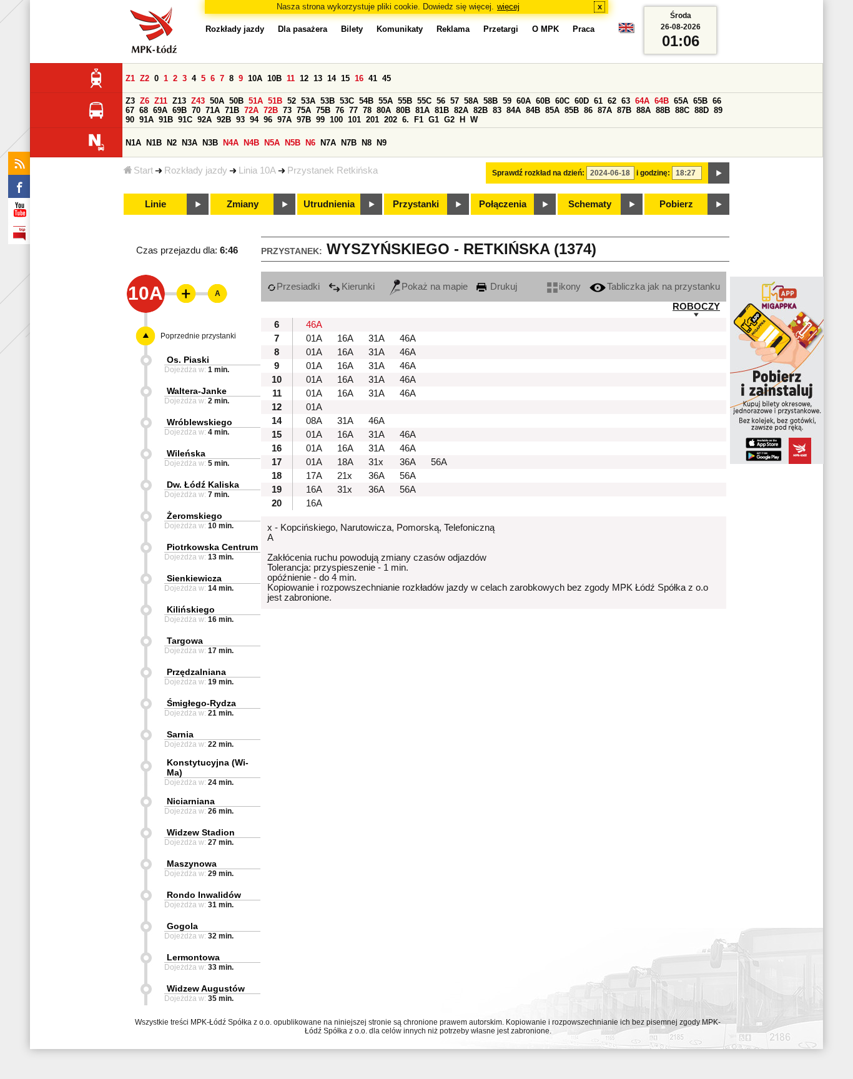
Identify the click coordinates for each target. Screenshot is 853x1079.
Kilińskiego (191, 609)
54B (366, 101)
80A (384, 110)
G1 (433, 119)
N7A (328, 142)
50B (236, 101)
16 (359, 78)
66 (716, 101)
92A (204, 119)
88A (643, 110)
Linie (155, 204)
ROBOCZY (696, 307)
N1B (154, 142)
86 (588, 110)
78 (367, 110)
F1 (418, 119)
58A (471, 101)
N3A (189, 142)
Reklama (453, 29)
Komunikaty (400, 29)
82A (461, 110)
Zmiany (243, 204)
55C (424, 101)
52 (291, 101)
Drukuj (502, 287)
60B (543, 101)
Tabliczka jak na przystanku (663, 287)
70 (196, 110)
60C (562, 101)
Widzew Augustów (206, 988)
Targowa (185, 641)
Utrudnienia (329, 204)
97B (304, 119)
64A (642, 101)
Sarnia (180, 734)
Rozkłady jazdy (195, 170)
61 (598, 101)
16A (345, 338)
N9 (382, 142)
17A (314, 476)
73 (287, 110)
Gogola (182, 926)
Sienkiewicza (194, 578)
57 (454, 101)
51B (275, 101)
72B (271, 110)
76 (339, 110)
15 (345, 78)
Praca (583, 29)
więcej (508, 6)
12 (304, 78)
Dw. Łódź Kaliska (203, 485)
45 (386, 78)
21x (344, 476)
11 (291, 78)
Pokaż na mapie (435, 287)
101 (354, 119)
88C (682, 110)
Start (143, 170)
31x (375, 462)
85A (552, 110)
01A (314, 338)
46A (314, 325)
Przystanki (416, 204)
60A (523, 101)
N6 (310, 142)
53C (347, 101)
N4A (231, 142)
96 (268, 119)
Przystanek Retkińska (332, 170)
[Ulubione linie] (182, 293)
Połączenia (502, 204)
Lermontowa (193, 957)
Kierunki (358, 287)
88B (663, 110)
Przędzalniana (196, 672)
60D (581, 101)
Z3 (130, 101)
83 (497, 110)
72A (251, 110)
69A (160, 110)
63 (625, 101)
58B (490, 101)
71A (212, 110)
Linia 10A (257, 170)
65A (681, 101)
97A (284, 119)
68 (143, 110)
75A (304, 110)
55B (405, 101)
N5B (292, 142)
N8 (367, 142)
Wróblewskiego (199, 422)
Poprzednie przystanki (198, 336)
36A (408, 462)
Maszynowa (192, 864)
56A (439, 462)
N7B (349, 142)
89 (718, 110)
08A (314, 421)
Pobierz (676, 204)
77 (353, 110)
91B (166, 119)
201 (372, 119)
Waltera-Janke (197, 391)
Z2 (144, 78)
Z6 (144, 101)
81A (422, 110)
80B (403, 110)
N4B (251, 142)
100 (336, 119)
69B (179, 110)
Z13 (179, 101)
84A (513, 110)
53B (327, 101)
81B (442, 110)
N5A (272, 142)
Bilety (352, 29)
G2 (449, 119)
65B (700, 101)
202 (390, 119)
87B (624, 110)
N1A (133, 142)
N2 (172, 142)
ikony (570, 287)
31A (376, 338)
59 (507, 101)
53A (308, 101)
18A (345, 462)
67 (130, 110)
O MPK (545, 29)
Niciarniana (191, 801)
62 (612, 101)
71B (232, 110)
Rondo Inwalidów (204, 895)
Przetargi (500, 29)
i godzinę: (653, 173)
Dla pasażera (302, 29)
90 (130, 119)
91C (185, 119)
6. (405, 119)
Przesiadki (298, 287)
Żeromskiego (194, 516)
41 (372, 78)
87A (605, 110)
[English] (626, 30)
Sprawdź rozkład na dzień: (538, 173)
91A (146, 119)
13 (317, 78)
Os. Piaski (188, 360)
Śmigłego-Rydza (201, 703)
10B (274, 78)
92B (224, 119)
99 (320, 119)
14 (331, 78)
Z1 (130, 78)
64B (661, 101)
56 (440, 101)
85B (572, 110)
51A (256, 101)
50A (217, 101)
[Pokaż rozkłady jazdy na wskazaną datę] (718, 173)
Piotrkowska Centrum (212, 547)
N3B (210, 142)
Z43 (198, 101)
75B (323, 110)
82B (480, 110)
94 (254, 119)
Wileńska (186, 453)
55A (385, 101)
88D (701, 110)
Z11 (160, 101)
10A (255, 78)
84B (533, 110)
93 (240, 119)
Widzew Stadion (201, 832)
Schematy (589, 204)
